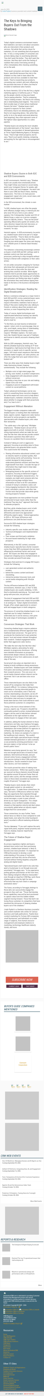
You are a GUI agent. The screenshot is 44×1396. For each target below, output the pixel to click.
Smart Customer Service (11, 1380)
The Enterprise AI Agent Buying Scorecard (25, 1245)
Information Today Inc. (10, 1307)
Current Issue (14, 986)
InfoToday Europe (9, 1375)
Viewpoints (7, 1345)
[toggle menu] (40, 9)
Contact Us (6, 1357)
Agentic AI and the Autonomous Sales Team (16, 1185)
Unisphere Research (9, 1389)
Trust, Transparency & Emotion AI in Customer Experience (20, 1177)
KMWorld (6, 1376)
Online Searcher (8, 1378)
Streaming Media (8, 1384)
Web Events (7, 1347)
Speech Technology (9, 1382)
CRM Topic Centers (9, 1340)
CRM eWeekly (7, 1338)
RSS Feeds (6, 1348)
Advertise (6, 1352)
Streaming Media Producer (11, 1387)
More (40, 1285)
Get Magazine (9, 1336)
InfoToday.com (8, 1373)
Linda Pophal (6, 11)
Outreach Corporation (23, 1064)
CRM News (6, 1343)
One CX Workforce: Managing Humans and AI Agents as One (21, 1161)
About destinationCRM (10, 1350)
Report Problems (8, 1356)
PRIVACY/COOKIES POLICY (11, 1324)
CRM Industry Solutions (10, 1341)
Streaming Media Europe (11, 1385)
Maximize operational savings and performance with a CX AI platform (23, 1273)
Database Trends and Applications (14, 1367)
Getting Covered (8, 1354)
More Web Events (36, 1201)
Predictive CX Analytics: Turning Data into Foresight (19, 1193)
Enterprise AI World (9, 1369)
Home (5, 1334)
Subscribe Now (22, 980)
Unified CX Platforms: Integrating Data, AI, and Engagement (21, 1169)
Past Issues (30, 986)
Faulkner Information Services (12, 1371)
